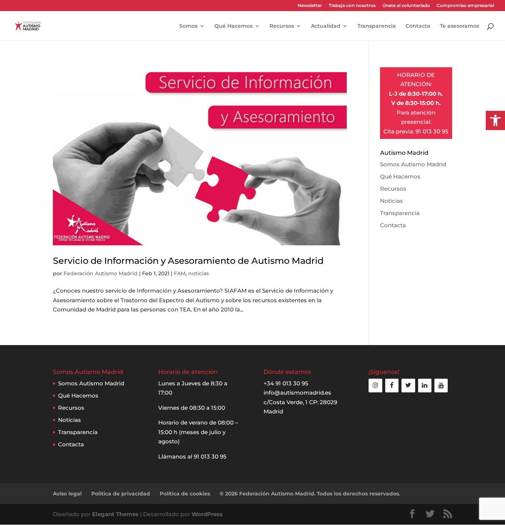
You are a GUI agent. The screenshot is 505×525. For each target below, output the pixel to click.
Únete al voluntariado (406, 5)
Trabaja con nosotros (352, 5)
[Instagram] (375, 385)
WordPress (207, 514)
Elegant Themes (115, 514)
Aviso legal (67, 493)
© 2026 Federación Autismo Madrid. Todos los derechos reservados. (310, 493)
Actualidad (325, 26)
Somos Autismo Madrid (413, 164)
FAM (180, 273)
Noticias (391, 200)
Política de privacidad (120, 493)
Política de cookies (185, 493)
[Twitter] (408, 385)
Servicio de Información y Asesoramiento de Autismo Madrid (188, 260)
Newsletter (310, 5)
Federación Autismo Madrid (101, 273)
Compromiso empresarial (465, 5)
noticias (198, 273)
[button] (495, 120)
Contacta (418, 26)
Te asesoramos (459, 26)
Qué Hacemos (233, 26)
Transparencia (376, 26)
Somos (188, 26)
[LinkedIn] (424, 385)
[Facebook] (392, 385)
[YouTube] (441, 385)
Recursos (282, 26)
